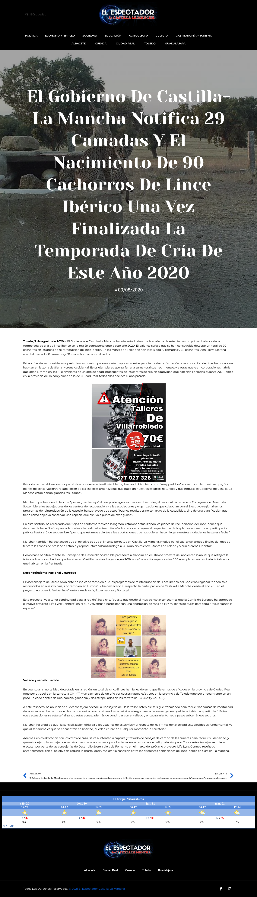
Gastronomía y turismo (194, 35)
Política (31, 35)
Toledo (146, 870)
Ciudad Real (110, 870)
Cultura (162, 35)
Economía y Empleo (60, 35)
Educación (113, 35)
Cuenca (130, 870)
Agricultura (138, 35)
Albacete (89, 870)
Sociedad (89, 35)
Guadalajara (165, 870)
